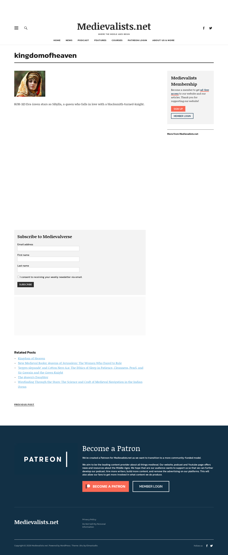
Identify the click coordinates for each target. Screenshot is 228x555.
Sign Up (178, 109)
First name (23, 255)
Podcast (83, 40)
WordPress (65, 545)
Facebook (203, 27)
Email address (25, 244)
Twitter (210, 27)
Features (100, 40)
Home (57, 40)
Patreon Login (137, 40)
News (69, 40)
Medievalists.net (114, 26)
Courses (117, 40)
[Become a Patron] (105, 491)
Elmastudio (92, 545)
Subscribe (25, 284)
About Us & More (163, 40)
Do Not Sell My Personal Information (94, 525)
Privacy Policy (89, 519)
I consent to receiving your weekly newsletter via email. (51, 277)
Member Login (182, 116)
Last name (23, 265)
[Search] (26, 27)
